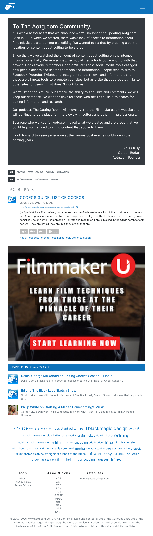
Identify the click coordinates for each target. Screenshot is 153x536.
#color (23, 237)
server (18, 454)
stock (35, 459)
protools (136, 448)
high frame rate (124, 442)
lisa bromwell (66, 448)
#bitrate (71, 237)
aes (31, 428)
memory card (94, 448)
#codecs (34, 237)
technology (24, 179)
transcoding (86, 459)
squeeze (133, 454)
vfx (30, 172)
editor (57, 442)
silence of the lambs (73, 453)
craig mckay (86, 435)
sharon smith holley (36, 453)
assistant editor (66, 428)
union (99, 459)
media (80, 448)
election (68, 442)
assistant (47, 428)
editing (21, 172)
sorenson (119, 454)
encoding (81, 442)
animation (62, 172)
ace (24, 428)
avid (83, 428)
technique (41, 179)
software (94, 453)
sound (50, 172)
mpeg (107, 448)
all (11, 172)
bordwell (134, 428)
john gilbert (19, 448)
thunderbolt (67, 460)
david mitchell (104, 435)
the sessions (48, 459)
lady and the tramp (45, 448)
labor (29, 448)
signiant (54, 454)
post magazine (121, 448)
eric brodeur (96, 442)
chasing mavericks (34, 435)
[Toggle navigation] (142, 7)
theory (55, 179)
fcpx (109, 442)
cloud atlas (54, 435)
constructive (69, 435)
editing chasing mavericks (34, 442)
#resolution (84, 237)
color (39, 172)
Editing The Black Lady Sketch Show (48, 390)
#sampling (58, 237)
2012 (17, 428)
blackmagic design (108, 428)
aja (37, 428)
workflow (112, 459)
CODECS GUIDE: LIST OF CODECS (52, 197)
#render (45, 237)
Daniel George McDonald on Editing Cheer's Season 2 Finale (66, 376)
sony (107, 454)
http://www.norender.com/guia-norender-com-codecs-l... (48, 207)
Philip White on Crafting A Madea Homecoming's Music (63, 407)
